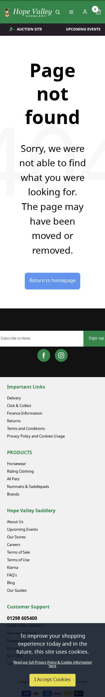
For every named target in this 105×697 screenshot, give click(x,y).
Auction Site (29, 29)
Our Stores (16, 537)
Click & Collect (19, 406)
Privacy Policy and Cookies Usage (36, 436)
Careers (13, 545)
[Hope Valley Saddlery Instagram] (61, 355)
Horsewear (16, 464)
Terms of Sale (18, 553)
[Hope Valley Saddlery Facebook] (43, 355)
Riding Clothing (20, 472)
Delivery (14, 398)
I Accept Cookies (52, 680)
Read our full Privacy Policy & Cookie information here (52, 664)
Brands (13, 494)
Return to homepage (52, 281)
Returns (14, 421)
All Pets (13, 479)
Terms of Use (18, 560)
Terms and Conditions (26, 429)
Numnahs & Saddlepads (28, 487)
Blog (11, 583)
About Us (15, 522)
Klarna (12, 568)
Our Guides (17, 591)
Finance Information (24, 414)
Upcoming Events (22, 530)
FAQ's (12, 575)
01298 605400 (22, 618)
